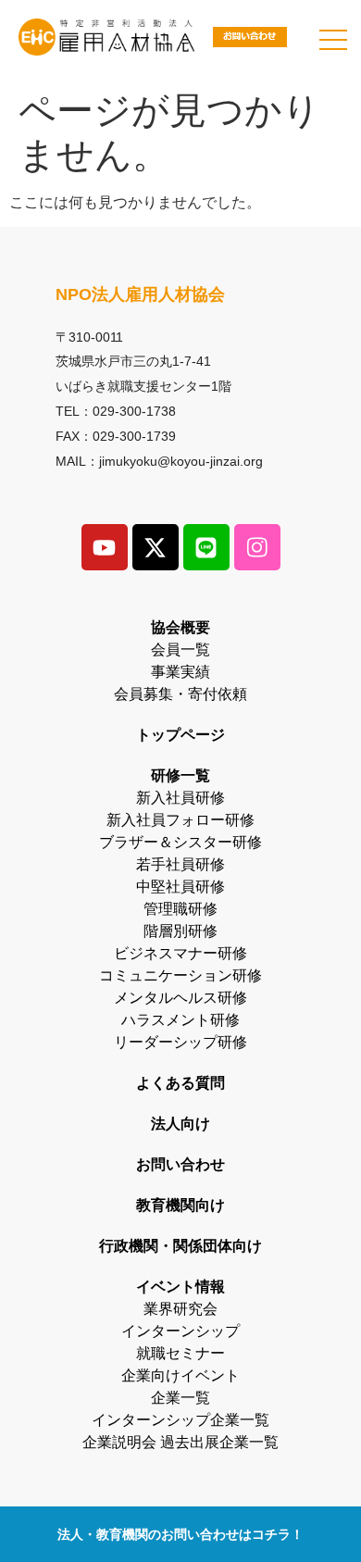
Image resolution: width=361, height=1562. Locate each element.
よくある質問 (180, 1083)
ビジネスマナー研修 (180, 953)
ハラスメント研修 (180, 1020)
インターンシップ (180, 1331)
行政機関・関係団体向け (180, 1246)
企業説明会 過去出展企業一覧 (180, 1442)
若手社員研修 (180, 864)
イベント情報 (180, 1286)
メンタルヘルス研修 (180, 998)
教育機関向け (180, 1205)
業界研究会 (180, 1309)
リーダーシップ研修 (180, 1042)
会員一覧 (180, 649)
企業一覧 (180, 1398)
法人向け (180, 1123)
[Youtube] (104, 547)
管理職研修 (180, 909)
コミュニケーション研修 (180, 975)
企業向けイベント (180, 1375)
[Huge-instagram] (257, 547)
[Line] (206, 547)
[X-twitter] (155, 547)
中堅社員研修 (180, 886)
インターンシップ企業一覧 (180, 1420)
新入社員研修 (180, 798)
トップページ (180, 735)
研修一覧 (180, 775)
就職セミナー (180, 1353)
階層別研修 (180, 931)
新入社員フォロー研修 (180, 820)
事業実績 (180, 672)
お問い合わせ (180, 1164)
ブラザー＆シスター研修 (180, 842)
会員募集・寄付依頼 (180, 694)
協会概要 (180, 627)
